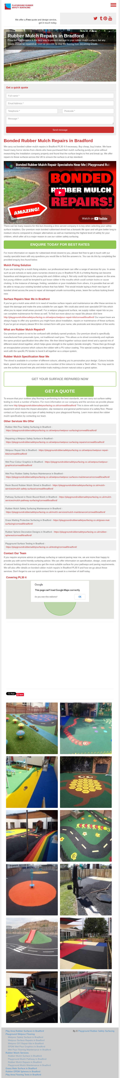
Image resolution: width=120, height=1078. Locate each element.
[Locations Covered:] (5, 5)
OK (79, 597)
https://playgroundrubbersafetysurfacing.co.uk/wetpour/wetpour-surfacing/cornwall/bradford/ (51, 430)
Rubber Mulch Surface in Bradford (25, 1056)
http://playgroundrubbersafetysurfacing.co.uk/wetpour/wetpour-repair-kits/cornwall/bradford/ (49, 317)
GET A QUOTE (60, 391)
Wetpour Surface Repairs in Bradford (26, 1040)
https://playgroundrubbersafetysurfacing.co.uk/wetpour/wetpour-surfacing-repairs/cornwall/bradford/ (55, 442)
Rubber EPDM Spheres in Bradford (23, 1071)
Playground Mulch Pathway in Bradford (27, 1059)
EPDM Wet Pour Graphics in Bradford (26, 1046)
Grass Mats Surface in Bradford (21, 1068)
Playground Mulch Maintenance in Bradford (29, 1065)
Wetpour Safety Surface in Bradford (25, 1037)
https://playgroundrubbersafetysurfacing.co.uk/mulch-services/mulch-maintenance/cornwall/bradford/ (55, 512)
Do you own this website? (46, 597)
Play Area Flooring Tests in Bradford (23, 1074)
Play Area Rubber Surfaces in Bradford (25, 1031)
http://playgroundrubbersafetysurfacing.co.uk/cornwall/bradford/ (45, 405)
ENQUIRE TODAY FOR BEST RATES (60, 244)
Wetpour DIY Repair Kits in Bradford (26, 1043)
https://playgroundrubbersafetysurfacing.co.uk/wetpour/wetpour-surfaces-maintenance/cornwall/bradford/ (58, 477)
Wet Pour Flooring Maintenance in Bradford (29, 1049)
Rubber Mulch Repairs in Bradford (25, 1062)
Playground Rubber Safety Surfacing (96, 1031)
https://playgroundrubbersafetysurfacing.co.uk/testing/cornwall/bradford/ (41, 547)
